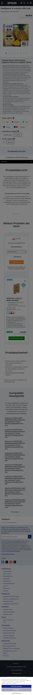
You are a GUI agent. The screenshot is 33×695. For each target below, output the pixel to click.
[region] (16, 686)
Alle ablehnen (16, 689)
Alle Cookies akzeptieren (16, 686)
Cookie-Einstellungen (16, 693)
